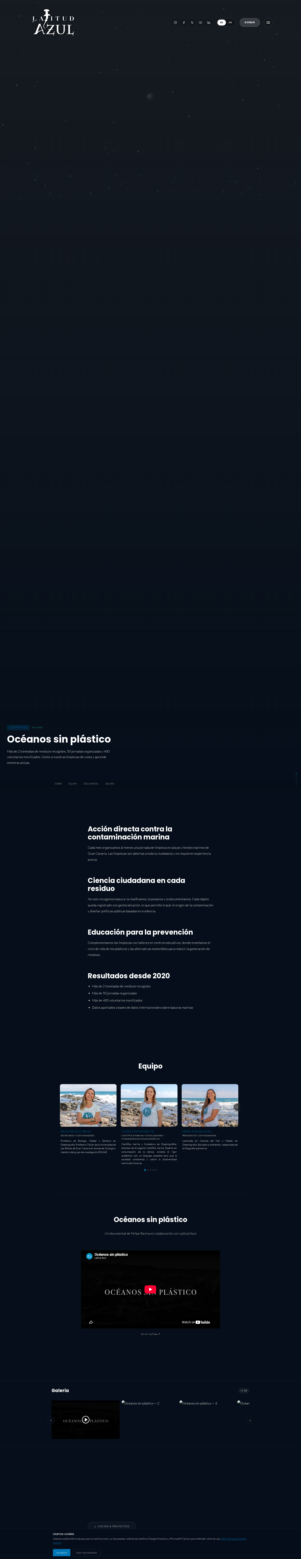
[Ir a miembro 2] (147, 1170)
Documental (91, 783)
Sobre (58, 783)
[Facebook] (183, 22)
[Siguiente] (237, 1107)
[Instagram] (175, 22)
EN (230, 22)
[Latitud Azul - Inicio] (53, 22)
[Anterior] (64, 1107)
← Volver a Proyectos (111, 1526)
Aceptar (61, 1552)
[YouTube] (200, 22)
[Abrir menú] (268, 22)
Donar (250, 22)
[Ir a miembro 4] (153, 1170)
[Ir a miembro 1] (145, 1170)
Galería (110, 783)
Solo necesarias (86, 1552)
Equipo (73, 783)
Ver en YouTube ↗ (150, 1334)
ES (221, 22)
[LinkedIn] (208, 22)
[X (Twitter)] (192, 22)
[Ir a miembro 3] (150, 1170)
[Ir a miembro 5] (156, 1170)
